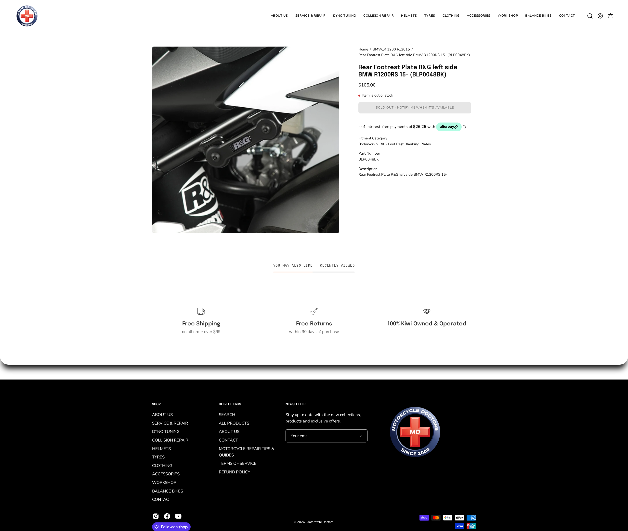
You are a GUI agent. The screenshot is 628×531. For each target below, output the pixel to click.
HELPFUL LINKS (230, 404)
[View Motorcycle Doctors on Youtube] (178, 516)
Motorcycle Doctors (319, 522)
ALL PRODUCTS (234, 423)
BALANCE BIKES (167, 491)
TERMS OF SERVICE (237, 463)
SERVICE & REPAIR (170, 423)
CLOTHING (162, 465)
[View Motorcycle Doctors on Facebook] (167, 516)
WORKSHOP (164, 482)
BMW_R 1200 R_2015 (391, 49)
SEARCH (227, 414)
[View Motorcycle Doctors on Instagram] (155, 516)
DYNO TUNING (166, 431)
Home (363, 49)
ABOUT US (162, 414)
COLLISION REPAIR (170, 440)
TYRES (158, 457)
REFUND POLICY (234, 472)
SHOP (156, 404)
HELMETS (161, 448)
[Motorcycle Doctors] (27, 16)
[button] (430, 16)
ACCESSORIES (166, 474)
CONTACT (161, 499)
